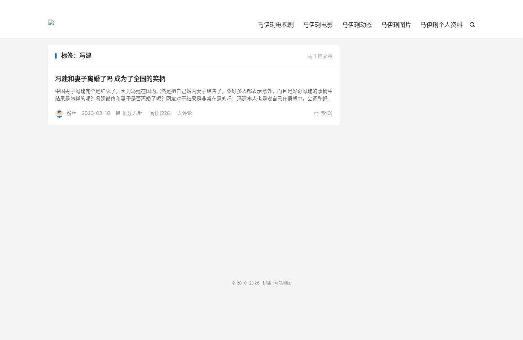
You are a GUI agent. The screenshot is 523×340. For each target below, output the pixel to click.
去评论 (184, 113)
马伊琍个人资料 (441, 24)
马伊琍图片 (396, 24)
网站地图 (282, 283)
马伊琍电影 (318, 24)
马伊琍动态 (357, 24)
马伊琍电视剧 (276, 24)
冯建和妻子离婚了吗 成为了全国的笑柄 (110, 79)
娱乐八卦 (129, 113)
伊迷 (51, 25)
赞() (323, 113)
